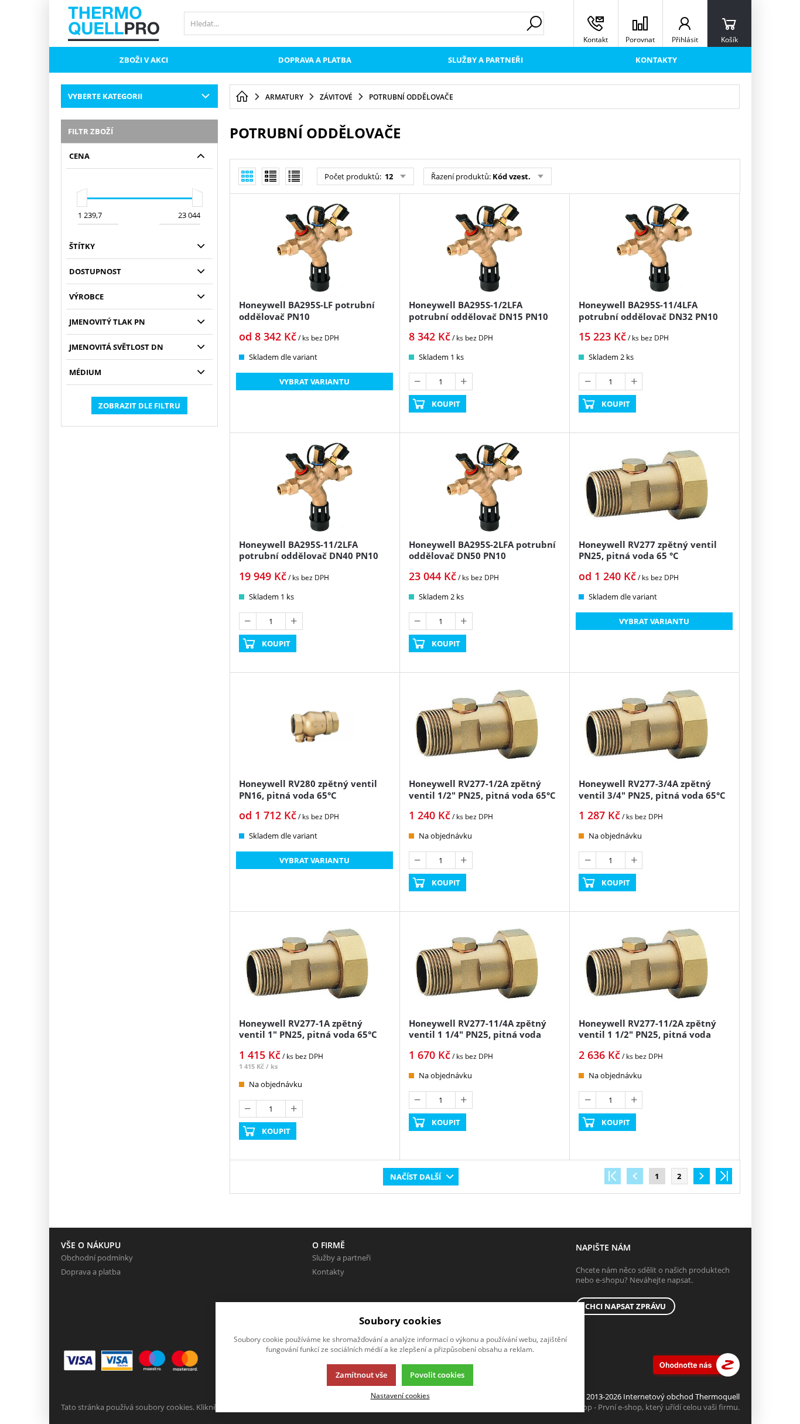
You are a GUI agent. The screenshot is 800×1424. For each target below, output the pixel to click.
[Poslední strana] (724, 1176)
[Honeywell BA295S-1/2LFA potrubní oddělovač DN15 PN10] (484, 247)
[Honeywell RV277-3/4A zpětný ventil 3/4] (654, 726)
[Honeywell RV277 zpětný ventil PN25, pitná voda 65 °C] (654, 487)
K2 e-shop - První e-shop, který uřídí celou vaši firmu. (649, 1407)
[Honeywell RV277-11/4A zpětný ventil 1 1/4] (484, 965)
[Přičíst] (464, 381)
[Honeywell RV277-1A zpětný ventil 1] (314, 965)
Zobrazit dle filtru (139, 405)
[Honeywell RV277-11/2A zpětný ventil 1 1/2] (654, 965)
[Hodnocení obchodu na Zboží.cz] (696, 1365)
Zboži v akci (143, 59)
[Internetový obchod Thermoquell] (113, 24)
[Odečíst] (417, 381)
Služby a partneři (485, 59)
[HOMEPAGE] (242, 96)
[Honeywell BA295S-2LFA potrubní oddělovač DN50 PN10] (484, 487)
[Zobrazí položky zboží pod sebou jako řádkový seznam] (270, 176)
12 (388, 176)
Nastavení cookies (400, 1395)
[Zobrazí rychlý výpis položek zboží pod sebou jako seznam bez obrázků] (294, 176)
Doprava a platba (314, 59)
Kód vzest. (512, 176)
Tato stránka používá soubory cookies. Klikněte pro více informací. (175, 1407)
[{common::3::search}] (534, 23)
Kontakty (656, 59)
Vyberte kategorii (105, 96)
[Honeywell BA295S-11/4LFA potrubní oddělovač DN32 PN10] (654, 247)
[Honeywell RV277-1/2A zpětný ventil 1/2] (484, 726)
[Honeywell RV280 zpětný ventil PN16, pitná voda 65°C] (314, 726)
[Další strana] (701, 1176)
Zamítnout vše (361, 1375)
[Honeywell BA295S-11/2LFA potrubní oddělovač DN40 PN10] (314, 487)
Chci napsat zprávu (625, 1306)
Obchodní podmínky (97, 1257)
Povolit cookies (437, 1375)
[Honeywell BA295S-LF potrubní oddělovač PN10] (314, 247)
